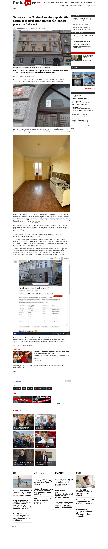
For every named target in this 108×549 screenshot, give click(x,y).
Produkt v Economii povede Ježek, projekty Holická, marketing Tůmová (43, 481)
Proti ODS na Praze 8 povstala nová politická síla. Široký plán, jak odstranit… (51, 352)
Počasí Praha (92, 5)
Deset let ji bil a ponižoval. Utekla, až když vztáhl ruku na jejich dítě (84, 492)
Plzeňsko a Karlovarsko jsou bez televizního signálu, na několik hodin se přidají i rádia (64, 504)
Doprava (67, 2)
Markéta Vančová (22, 28)
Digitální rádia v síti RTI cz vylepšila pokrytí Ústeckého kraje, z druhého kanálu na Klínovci (64, 482)
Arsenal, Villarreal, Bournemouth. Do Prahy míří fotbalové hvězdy (82, 28)
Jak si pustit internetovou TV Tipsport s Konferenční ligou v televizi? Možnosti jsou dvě (64, 494)
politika (49, 388)
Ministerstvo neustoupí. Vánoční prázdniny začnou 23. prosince (82, 40)
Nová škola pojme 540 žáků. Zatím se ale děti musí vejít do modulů (82, 19)
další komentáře (90, 63)
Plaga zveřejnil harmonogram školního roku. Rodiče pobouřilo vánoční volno (82, 46)
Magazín (77, 2)
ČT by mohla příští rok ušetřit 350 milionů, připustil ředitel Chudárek (42, 501)
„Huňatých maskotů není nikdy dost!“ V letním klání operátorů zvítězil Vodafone (43, 491)
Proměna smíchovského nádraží (80, 70)
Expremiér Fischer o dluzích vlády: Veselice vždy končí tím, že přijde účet (82, 109)
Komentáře (89, 2)
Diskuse (19, 381)
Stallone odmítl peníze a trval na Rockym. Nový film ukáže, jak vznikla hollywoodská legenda (22, 492)
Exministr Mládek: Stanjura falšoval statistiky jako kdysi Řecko (83, 23)
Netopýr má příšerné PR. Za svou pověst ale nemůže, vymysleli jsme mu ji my (85, 502)
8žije (24, 388)
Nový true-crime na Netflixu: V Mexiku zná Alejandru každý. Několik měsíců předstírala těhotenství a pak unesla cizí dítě (22, 504)
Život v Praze (46, 2)
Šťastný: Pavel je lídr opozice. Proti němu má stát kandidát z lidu (82, 121)
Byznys (62, 2)
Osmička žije (17, 388)
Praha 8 (30, 388)
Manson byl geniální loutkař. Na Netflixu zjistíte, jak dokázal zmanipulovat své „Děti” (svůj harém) (22, 516)
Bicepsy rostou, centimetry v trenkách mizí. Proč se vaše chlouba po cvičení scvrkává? (84, 513)
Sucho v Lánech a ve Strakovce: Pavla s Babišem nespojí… (88, 56)
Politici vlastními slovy (40, 388)
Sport (83, 2)
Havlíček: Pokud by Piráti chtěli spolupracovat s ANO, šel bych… (81, 115)
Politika (39, 2)
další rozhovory (90, 126)
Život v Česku (55, 2)
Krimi (72, 2)
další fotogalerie (90, 88)
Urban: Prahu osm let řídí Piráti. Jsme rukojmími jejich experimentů (82, 103)
